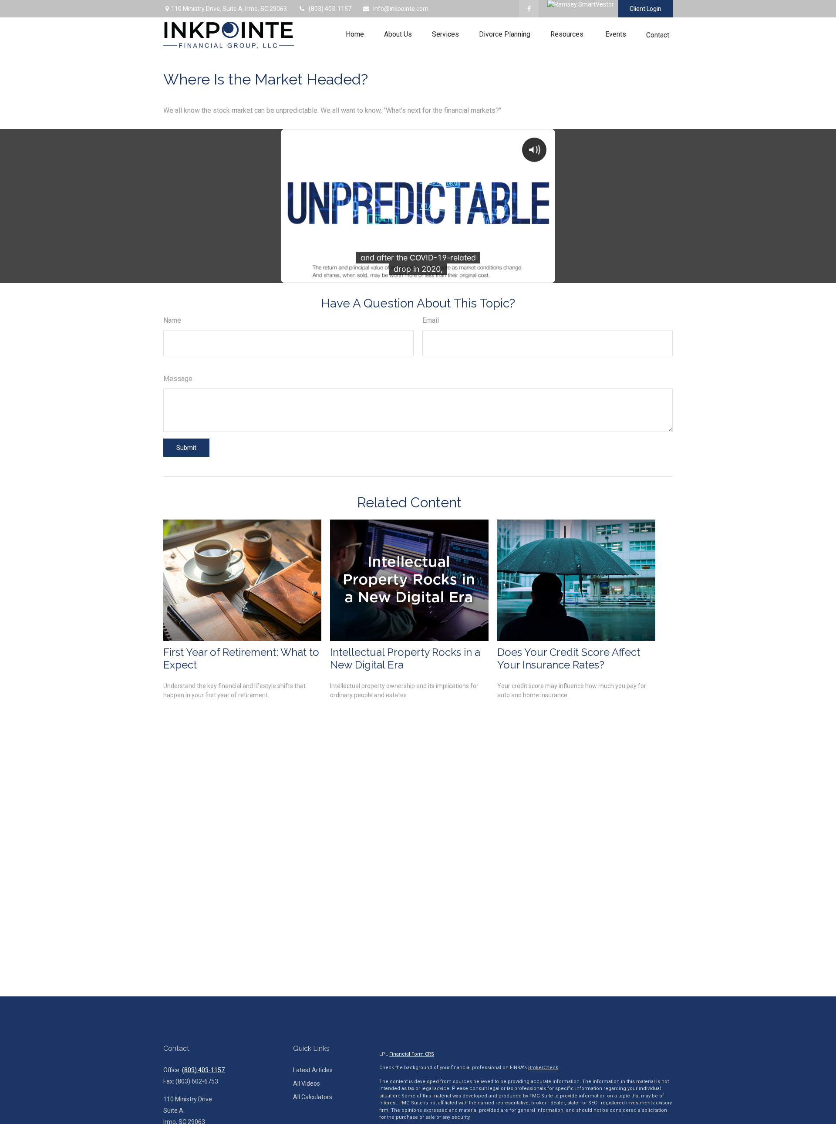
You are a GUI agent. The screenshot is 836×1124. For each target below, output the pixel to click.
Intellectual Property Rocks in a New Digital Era (405, 658)
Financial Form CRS (411, 1054)
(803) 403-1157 (330, 8)
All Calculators (312, 1097)
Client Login (645, 8)
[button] (354, 34)
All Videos (306, 1083)
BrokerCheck (543, 1067)
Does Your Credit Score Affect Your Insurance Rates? (568, 658)
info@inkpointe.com (400, 8)
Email (430, 320)
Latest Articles (313, 1070)
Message (177, 379)
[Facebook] (529, 8)
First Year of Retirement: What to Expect (241, 658)
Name (172, 320)
